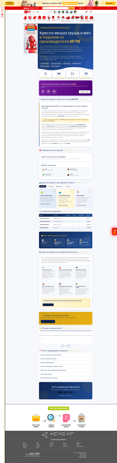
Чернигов (78, 442)
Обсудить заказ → (48, 304)
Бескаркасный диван (44, 224)
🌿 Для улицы (67, 186)
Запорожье (52, 442)
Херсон (37, 443)
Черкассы (78, 443)
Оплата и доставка (82, 456)
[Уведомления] (86, 12)
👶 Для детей (50, 186)
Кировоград (65, 446)
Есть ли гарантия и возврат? (46, 374)
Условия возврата (82, 457)
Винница (51, 443)
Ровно (77, 445)
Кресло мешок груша (44, 218)
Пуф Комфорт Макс (44, 227)
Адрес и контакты (82, 453)
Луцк (50, 446)
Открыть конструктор (48, 321)
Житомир (25, 447)
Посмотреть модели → (45, 203)
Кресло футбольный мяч (45, 221)
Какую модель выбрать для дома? (47, 362)
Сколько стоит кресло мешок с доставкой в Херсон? (51, 354)
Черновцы (65, 443)
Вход (82, 8)
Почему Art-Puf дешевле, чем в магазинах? (49, 377)
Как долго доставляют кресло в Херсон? (49, 358)
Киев (37, 447)
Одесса (24, 443)
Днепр (37, 442)
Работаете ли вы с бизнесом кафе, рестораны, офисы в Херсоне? (53, 370)
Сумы (64, 445)
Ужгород (38, 445)
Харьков (24, 442)
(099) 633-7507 (65, 392)
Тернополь (52, 445)
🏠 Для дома (42, 186)
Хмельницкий (25, 445)
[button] (114, 231)
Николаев (38, 446)
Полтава (24, 446)
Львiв (64, 442)
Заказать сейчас (85, 91)
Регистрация (90, 8)
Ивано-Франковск (79, 446)
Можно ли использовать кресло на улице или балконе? (52, 366)
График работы (83, 454)
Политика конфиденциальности (80, 452)
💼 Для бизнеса (59, 186)
